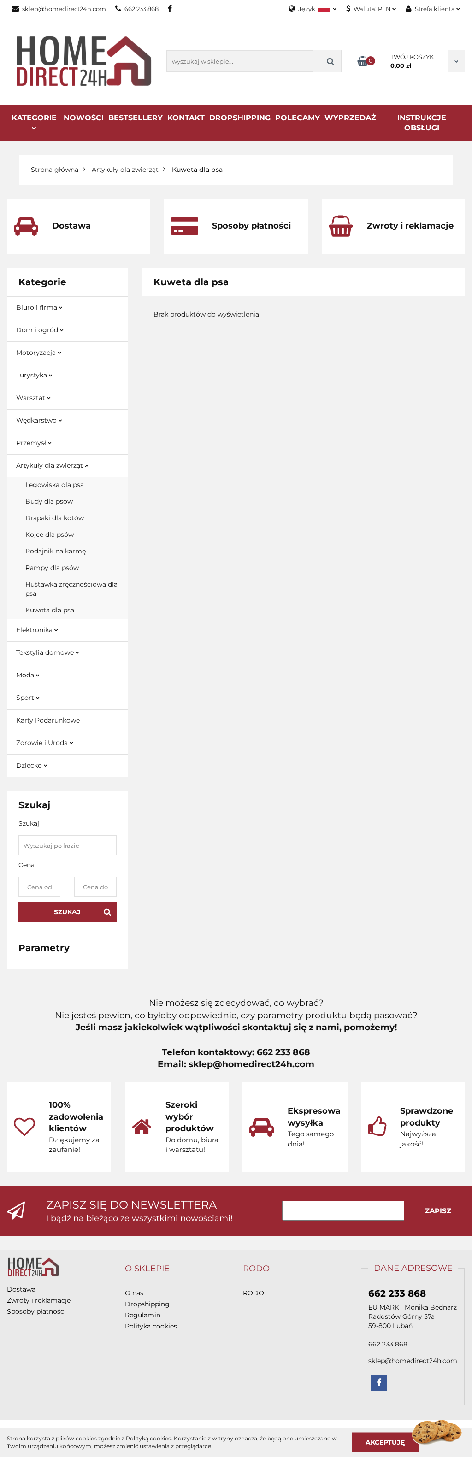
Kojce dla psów (49, 534)
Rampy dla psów (52, 568)
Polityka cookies (151, 1326)
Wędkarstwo (37, 420)
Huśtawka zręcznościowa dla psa (71, 589)
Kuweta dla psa (49, 610)
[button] (147, 1269)
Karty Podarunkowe (48, 720)
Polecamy (297, 117)
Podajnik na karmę (55, 551)
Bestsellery (135, 117)
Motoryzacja (37, 352)
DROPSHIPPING (240, 117)
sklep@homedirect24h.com (64, 8)
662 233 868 (141, 8)
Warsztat (31, 398)
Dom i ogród (38, 330)
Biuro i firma (37, 307)
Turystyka (32, 375)
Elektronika (35, 630)
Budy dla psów (49, 501)
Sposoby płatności (36, 1311)
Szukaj (67, 912)
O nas (134, 1293)
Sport (26, 697)
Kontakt (186, 117)
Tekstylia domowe (46, 652)
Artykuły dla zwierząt (50, 465)
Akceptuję (385, 1442)
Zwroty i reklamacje (39, 1300)
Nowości (84, 117)
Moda (26, 675)
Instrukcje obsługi (421, 122)
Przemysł (32, 443)
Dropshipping (147, 1304)
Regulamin (142, 1315)
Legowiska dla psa (54, 485)
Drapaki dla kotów (54, 518)
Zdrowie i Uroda (43, 743)
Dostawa (21, 1289)
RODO (253, 1293)
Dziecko (30, 765)
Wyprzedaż (350, 117)
